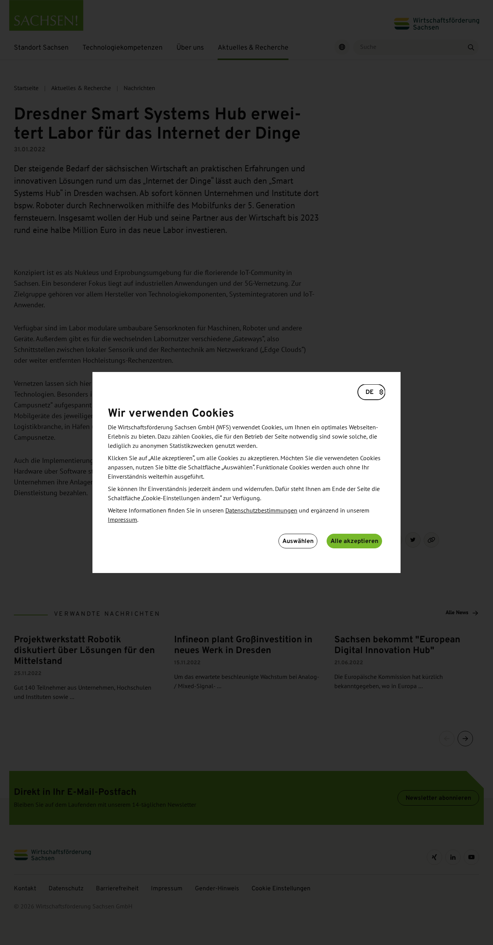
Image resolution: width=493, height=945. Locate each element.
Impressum (122, 519)
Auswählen (298, 540)
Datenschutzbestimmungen (261, 510)
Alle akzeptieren (354, 540)
